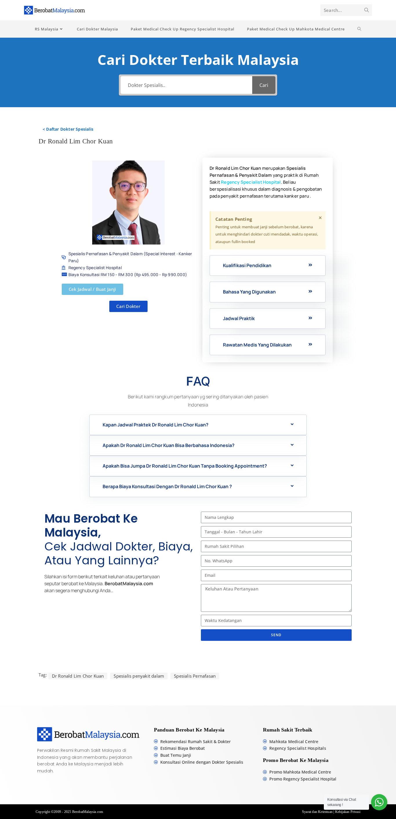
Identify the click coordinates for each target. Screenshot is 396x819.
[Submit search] (366, 10)
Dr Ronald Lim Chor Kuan (78, 676)
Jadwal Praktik (239, 318)
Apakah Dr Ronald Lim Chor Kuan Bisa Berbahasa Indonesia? (169, 445)
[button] (267, 266)
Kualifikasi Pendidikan (247, 265)
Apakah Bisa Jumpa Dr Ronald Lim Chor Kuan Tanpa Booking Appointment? (185, 466)
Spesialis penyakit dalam (139, 676)
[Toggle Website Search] (359, 29)
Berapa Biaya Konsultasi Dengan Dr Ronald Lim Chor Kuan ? (167, 486)
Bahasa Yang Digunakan (249, 292)
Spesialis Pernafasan (195, 676)
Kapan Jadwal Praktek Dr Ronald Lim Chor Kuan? (155, 425)
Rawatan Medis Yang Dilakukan (257, 345)
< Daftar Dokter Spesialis (68, 129)
